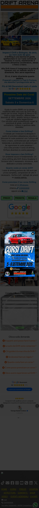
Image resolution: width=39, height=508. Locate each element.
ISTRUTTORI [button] (9, 492)
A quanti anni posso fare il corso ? (20, 340)
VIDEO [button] (5, 496)
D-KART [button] (34, 496)
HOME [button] (4, 489)
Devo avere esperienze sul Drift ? (20, 373)
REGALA (32, 198)
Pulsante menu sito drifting (36, 7)
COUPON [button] (33, 489)
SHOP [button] (32, 492)
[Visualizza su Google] (19, 407)
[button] (2, 406)
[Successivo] (35, 23)
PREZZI (6, 198)
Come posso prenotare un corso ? (21, 367)
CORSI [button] (13, 489)
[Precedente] (3, 23)
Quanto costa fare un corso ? (20, 362)
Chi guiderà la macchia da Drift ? (20, 351)
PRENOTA (19, 198)
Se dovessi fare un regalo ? (20, 357)
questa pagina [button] (20, 177)
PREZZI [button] (22, 489)
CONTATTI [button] (22, 492)
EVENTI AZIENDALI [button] (19, 496)
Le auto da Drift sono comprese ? (20, 345)
